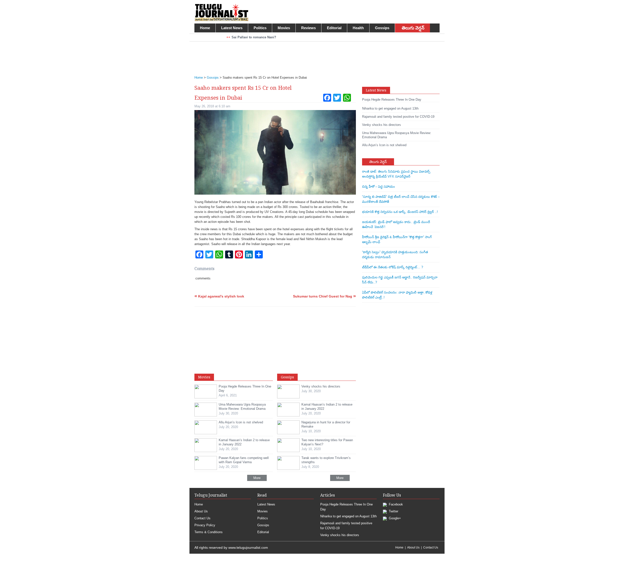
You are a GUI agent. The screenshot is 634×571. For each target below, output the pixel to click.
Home (205, 28)
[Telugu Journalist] (221, 12)
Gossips (382, 28)
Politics (260, 28)
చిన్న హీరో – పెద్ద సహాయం (378, 186)
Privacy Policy (204, 525)
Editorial (334, 28)
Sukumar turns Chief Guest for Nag (324, 296)
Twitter (393, 511)
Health (358, 28)
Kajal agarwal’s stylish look (219, 296)
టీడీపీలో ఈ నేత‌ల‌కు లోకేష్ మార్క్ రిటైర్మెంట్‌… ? (392, 267)
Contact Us (202, 518)
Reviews (308, 28)
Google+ (394, 518)
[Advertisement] (314, 55)
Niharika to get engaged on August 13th (348, 516)
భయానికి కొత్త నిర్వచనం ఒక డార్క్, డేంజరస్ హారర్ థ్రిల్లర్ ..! (400, 212)
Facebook (395, 504)
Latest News (231, 28)
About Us (201, 511)
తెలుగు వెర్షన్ (413, 27)
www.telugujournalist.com (248, 547)
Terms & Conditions (208, 532)
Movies (284, 28)
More (257, 478)
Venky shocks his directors (339, 535)
